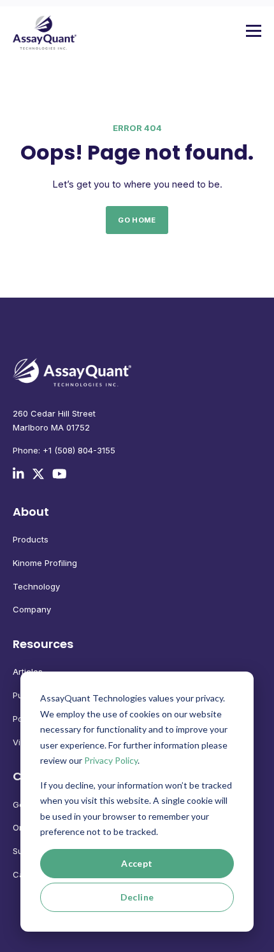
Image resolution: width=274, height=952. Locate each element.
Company (32, 609)
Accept (137, 863)
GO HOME (136, 220)
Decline (137, 897)
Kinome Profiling (45, 563)
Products (30, 539)
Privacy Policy (111, 760)
